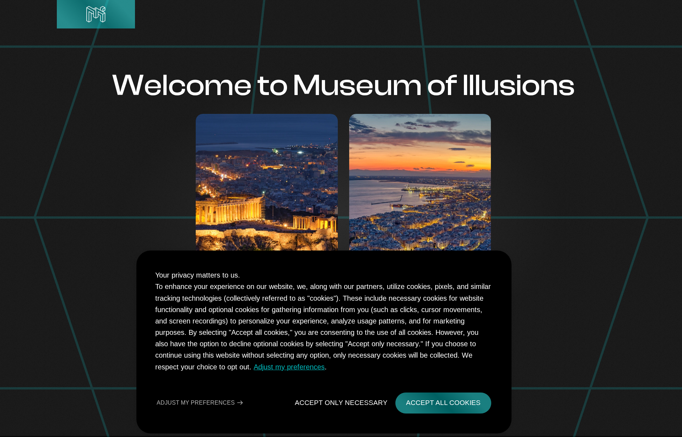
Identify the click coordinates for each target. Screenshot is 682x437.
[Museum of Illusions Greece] (96, 14)
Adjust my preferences (289, 367)
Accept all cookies (443, 402)
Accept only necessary (341, 402)
